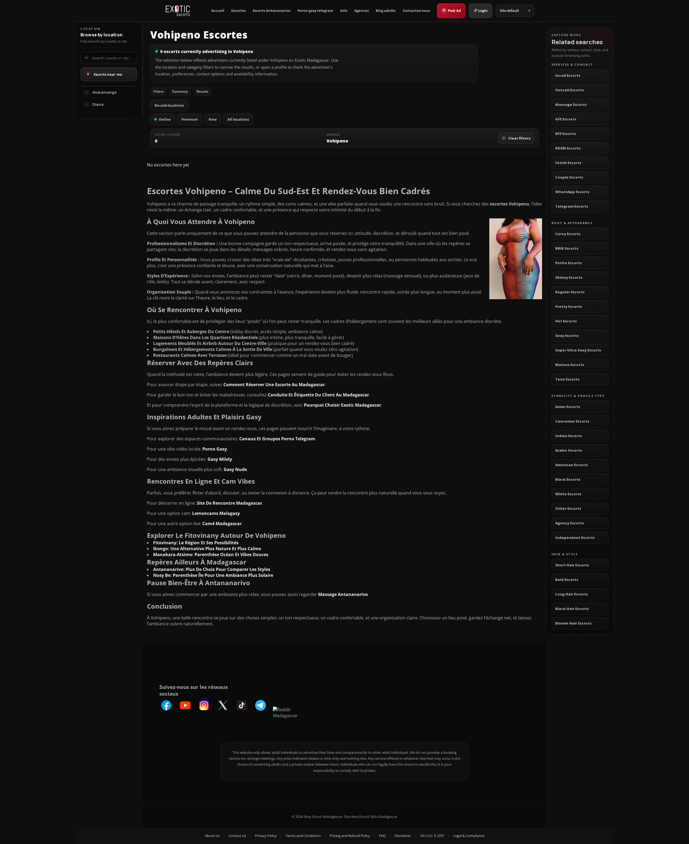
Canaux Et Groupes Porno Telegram (277, 439)
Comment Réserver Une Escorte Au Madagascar (274, 385)
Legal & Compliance (468, 835)
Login (483, 10)
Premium (189, 119)
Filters (158, 91)
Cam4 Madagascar (222, 523)
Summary (180, 91)
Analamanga (104, 92)
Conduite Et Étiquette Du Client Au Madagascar (318, 395)
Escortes (238, 10)
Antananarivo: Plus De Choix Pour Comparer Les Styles (211, 569)
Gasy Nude (235, 469)
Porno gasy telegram (315, 10)
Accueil (217, 10)
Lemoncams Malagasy (216, 513)
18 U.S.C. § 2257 (432, 835)
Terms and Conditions (303, 835)
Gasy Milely (220, 459)
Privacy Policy (266, 835)
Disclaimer (403, 835)
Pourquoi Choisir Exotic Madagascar (342, 405)
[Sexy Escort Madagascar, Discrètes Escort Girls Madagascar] (178, 10)
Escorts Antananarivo (271, 10)
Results (202, 91)
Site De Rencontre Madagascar (229, 503)
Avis (343, 10)
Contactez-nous (416, 10)
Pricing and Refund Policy (350, 835)
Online (165, 119)
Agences (361, 10)
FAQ (382, 835)
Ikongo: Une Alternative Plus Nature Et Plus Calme (207, 549)
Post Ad (452, 10)
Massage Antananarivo (343, 594)
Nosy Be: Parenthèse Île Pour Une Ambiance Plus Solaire (213, 575)
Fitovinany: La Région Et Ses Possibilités (195, 543)
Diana (98, 104)
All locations (238, 119)
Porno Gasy (214, 449)
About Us (212, 835)
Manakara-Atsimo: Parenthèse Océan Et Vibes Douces (210, 554)
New (213, 119)
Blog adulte (386, 10)
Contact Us (237, 835)
